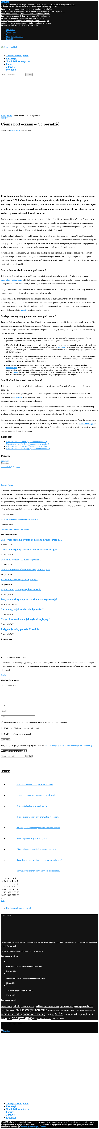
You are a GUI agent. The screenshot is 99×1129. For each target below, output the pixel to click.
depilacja (32, 1006)
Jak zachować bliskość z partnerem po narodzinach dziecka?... (26, 9)
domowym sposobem (77, 1006)
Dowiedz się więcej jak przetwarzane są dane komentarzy (68, 745)
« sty (3, 901)
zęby (53, 1018)
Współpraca (11, 32)
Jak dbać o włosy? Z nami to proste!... (21, 559)
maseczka (74, 1010)
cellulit (16, 1006)
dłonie (11, 1010)
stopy (70, 1014)
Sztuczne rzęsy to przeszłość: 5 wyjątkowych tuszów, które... (26, 23)
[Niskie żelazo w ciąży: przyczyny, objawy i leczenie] (11, 817)
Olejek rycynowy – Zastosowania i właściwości (36, 795)
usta (10, 1018)
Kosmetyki (11, 58)
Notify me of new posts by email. (17, 734)
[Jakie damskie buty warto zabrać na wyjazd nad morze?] (11, 860)
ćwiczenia (60, 1018)
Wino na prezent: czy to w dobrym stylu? (33, 838)
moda (82, 1010)
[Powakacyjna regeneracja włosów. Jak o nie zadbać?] (11, 871)
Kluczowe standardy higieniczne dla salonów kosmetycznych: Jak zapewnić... (33, 11)
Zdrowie (10, 66)
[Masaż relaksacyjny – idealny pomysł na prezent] (11, 849)
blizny (9, 1006)
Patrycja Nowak (15, 130)
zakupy (26, 1018)
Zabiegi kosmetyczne (17, 55)
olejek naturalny (11, 1014)
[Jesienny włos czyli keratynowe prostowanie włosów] (11, 828)
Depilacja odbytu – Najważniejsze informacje (24, 966)
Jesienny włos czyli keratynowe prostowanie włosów (38, 828)
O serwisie (10, 30)
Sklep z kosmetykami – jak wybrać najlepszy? (25, 619)
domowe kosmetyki (53, 1006)
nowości (87, 1010)
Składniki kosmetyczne (18, 61)
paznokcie (29, 1014)
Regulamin (10, 34)
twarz (7, 461)
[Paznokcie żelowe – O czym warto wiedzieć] (11, 784)
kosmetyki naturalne (34, 1009)
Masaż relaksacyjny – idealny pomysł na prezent (36, 849)
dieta (40, 1006)
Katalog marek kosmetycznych (18, 908)
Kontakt (9, 39)
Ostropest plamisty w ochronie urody (32, 806)
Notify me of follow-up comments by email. (22, 728)
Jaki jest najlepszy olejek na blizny (19, 990)
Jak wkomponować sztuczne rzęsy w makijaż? (25, 569)
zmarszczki (44, 1018)
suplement (88, 1014)
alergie (3, 1007)
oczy (3, 461)
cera (24, 1006)
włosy (16, 1018)
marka (59, 1010)
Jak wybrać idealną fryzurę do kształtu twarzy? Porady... (24, 18)
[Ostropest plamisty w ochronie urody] (11, 806)
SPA (65, 1014)
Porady (9, 64)
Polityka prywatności (14, 36)
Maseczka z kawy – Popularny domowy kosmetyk (25, 978)
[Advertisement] (49, 95)
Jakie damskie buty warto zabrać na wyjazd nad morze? (39, 860)
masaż (66, 1010)
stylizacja (77, 1014)
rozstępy (50, 1014)
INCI (18, 1009)
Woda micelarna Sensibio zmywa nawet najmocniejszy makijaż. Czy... (29, 7)
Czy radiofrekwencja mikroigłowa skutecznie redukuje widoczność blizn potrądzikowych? (38, 4)
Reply (3, 675)
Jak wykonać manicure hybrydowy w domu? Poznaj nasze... (25, 16)
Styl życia (11, 69)
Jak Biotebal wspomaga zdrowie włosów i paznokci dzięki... (25, 14)
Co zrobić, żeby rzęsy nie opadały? (19, 579)
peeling (40, 1014)
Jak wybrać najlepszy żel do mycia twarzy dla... (20, 25)
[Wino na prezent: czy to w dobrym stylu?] (11, 838)
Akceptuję (25, 1127)
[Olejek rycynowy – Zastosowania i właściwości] (11, 795)
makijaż (51, 1010)
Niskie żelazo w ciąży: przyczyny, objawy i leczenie (38, 817)
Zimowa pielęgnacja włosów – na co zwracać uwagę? (29, 549)
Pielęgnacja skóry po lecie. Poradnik (20, 629)
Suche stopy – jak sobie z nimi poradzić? (22, 609)
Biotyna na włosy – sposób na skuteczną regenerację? (29, 599)
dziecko (5, 1010)
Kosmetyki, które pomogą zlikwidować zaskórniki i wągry (25, 21)
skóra (59, 1014)
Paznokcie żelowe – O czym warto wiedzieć (35, 784)
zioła (34, 1018)
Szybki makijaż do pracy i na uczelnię (21, 589)
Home (3, 115)
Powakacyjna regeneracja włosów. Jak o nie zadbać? (38, 871)
